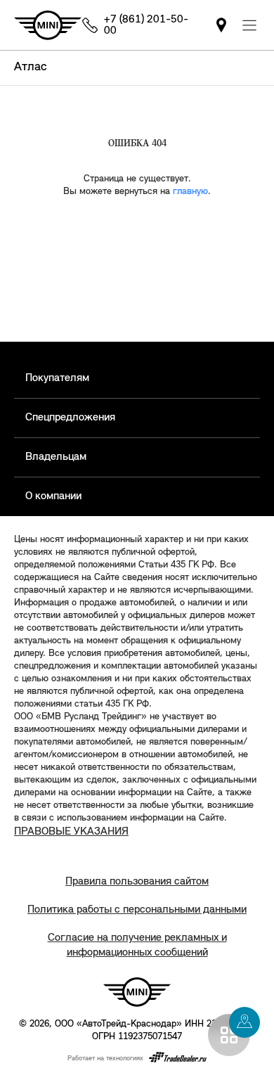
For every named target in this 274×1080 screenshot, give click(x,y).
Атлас (30, 67)
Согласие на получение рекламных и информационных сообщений (137, 945)
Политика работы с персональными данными (137, 909)
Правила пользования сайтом (137, 881)
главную (190, 191)
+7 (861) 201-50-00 (146, 25)
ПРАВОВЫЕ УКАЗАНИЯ (71, 831)
